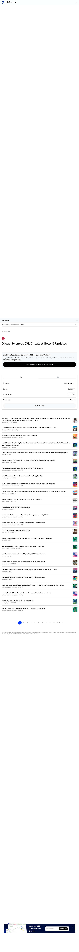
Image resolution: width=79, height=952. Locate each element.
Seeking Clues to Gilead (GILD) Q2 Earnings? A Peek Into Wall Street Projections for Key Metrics (33, 585)
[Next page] (63, 623)
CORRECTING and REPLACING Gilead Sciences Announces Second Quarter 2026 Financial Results (34, 491)
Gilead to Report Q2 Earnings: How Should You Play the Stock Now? (23, 608)
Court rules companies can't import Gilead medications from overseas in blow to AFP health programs (35, 452)
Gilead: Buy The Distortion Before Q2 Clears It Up (17, 601)
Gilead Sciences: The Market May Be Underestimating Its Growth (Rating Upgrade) (28, 460)
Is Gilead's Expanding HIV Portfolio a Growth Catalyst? (19, 435)
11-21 (58, 622)
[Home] (9, 2)
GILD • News (5, 320)
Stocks (7, 324)
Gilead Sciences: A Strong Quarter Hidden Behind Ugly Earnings (22, 476)
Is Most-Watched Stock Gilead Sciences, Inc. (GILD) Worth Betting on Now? (26, 593)
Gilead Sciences (15, 324)
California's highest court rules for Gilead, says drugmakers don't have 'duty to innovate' (30, 569)
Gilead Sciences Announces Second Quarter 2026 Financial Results (23, 562)
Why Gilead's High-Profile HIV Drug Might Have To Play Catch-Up (23, 546)
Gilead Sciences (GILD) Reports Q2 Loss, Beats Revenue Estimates (23, 523)
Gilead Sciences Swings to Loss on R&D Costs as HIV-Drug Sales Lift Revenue (27, 538)
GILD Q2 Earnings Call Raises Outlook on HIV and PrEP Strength (22, 468)
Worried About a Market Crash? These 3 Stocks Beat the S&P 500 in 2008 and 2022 (29, 428)
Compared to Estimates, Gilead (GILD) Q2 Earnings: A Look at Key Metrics (25, 515)
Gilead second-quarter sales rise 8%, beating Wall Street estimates (23, 554)
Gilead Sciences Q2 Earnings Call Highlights (16, 507)
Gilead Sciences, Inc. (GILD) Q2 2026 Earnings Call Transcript (21, 499)
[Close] (72, 926)
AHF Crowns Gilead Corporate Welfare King (16, 530)
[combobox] (69, 383)
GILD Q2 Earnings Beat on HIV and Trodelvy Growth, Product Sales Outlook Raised (28, 484)
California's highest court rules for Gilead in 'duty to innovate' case (23, 577)
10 (53, 622)
